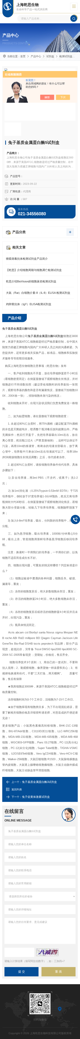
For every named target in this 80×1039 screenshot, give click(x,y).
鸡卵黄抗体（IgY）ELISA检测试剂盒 (28, 304)
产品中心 (36, 56)
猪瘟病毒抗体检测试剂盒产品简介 (27, 258)
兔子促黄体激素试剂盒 (36, 796)
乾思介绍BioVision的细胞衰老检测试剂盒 (31, 281)
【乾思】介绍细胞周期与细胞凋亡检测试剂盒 (34, 270)
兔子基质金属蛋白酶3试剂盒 (39, 781)
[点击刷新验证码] (47, 952)
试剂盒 (50, 56)
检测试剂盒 (65, 56)
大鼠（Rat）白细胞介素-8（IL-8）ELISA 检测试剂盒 (38, 292)
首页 (22, 56)
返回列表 (17, 789)
